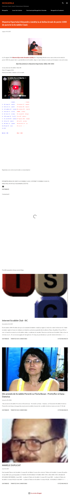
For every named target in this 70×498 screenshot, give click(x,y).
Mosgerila (8, 3)
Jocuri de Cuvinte (17, 10)
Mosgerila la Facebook (57, 10)
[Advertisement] (35, 157)
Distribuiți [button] (5, 189)
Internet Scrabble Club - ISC (15, 320)
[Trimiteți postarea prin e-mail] (3, 187)
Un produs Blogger (36, 493)
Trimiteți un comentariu (19, 338)
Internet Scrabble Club (39, 181)
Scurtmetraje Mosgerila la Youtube (36, 10)
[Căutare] (63, 3)
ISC (48, 181)
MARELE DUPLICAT (11, 465)
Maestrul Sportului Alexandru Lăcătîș (23, 57)
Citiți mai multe (63, 338)
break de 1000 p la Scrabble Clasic (20, 181)
